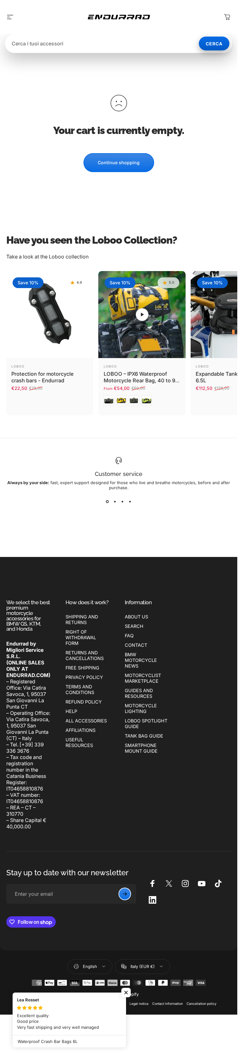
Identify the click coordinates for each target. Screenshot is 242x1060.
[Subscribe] (124, 894)
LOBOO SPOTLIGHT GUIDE (146, 723)
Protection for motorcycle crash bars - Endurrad (42, 377)
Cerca (214, 43)
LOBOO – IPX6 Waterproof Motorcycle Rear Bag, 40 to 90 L (141, 380)
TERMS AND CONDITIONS (80, 689)
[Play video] (141, 314)
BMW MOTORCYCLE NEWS (141, 660)
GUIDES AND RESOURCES (139, 693)
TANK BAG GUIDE (144, 736)
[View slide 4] (130, 501)
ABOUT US (136, 616)
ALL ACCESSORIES (86, 720)
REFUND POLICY (84, 701)
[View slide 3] (122, 501)
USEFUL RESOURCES (79, 742)
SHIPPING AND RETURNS (82, 619)
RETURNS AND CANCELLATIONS (85, 655)
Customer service (118, 474)
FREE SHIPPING (82, 667)
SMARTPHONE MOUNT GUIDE (141, 748)
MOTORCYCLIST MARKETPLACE (143, 678)
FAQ (129, 635)
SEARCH (134, 626)
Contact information (167, 1004)
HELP (71, 711)
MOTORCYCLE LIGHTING (141, 708)
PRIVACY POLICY (84, 677)
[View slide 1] (107, 501)
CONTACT (136, 645)
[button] (142, 314)
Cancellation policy (201, 1004)
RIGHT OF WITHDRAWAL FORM (81, 637)
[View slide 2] (115, 501)
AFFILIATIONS (80, 730)
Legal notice (139, 1004)
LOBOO (18, 366)
